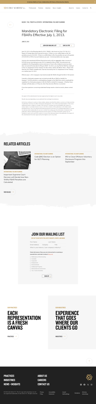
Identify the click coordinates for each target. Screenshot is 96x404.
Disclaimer (77, 393)
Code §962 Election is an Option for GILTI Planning (47, 158)
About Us (42, 375)
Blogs (24, 22)
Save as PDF (66, 45)
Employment (35, 262)
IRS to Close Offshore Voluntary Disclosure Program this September (78, 159)
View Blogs (7, 192)
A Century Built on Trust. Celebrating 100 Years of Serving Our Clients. (48, 2)
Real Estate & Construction (39, 268)
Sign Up (46, 276)
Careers (42, 380)
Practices (11, 336)
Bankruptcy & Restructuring (39, 257)
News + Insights (12, 384)
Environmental (35, 264)
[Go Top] (89, 361)
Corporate (34, 260)
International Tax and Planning (54, 22)
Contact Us (44, 384)
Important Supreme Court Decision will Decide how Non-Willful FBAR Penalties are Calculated (16, 178)
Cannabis (34, 259)
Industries (59, 336)
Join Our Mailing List (49, 45)
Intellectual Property (37, 266)
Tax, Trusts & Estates (34, 22)
